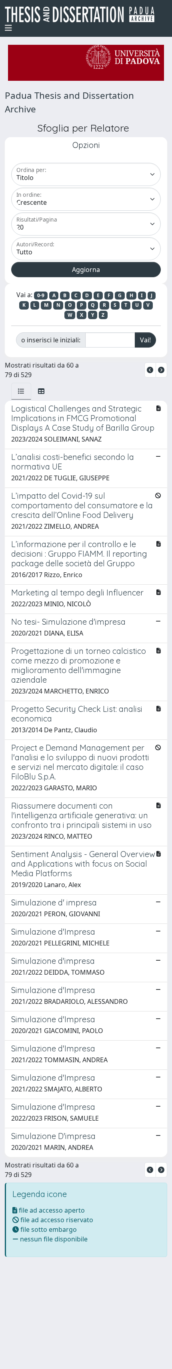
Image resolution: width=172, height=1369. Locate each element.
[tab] (21, 391)
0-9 (40, 295)
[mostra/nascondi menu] (8, 28)
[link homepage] (83, 14)
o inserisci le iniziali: (50, 340)
